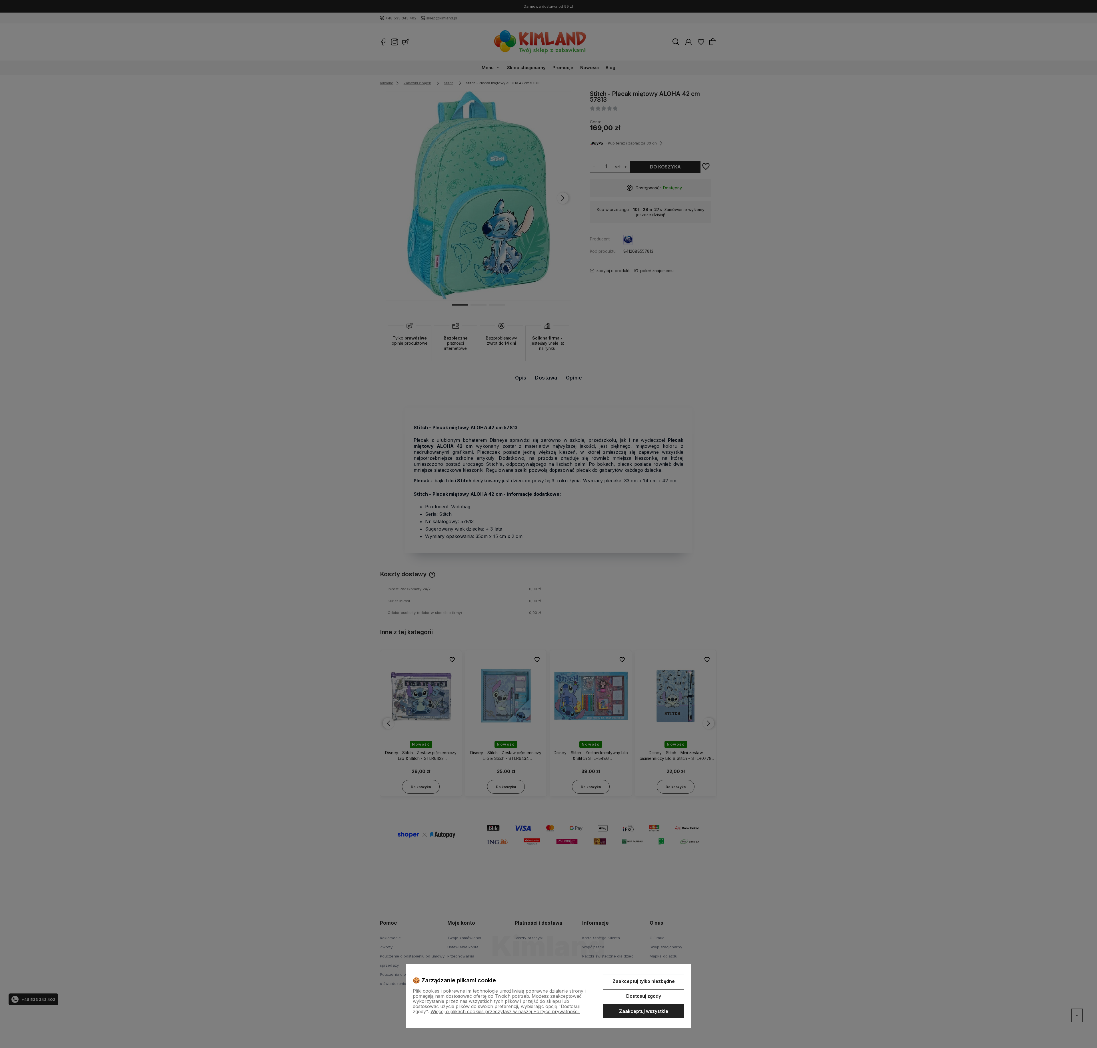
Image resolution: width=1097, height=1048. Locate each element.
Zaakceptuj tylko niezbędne (643, 981)
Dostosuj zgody (643, 996)
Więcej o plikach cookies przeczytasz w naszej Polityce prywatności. (505, 1011)
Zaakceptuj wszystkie (643, 1011)
